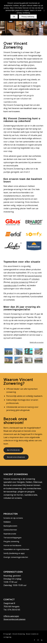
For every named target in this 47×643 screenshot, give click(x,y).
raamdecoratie (10, 102)
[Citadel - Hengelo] (8, 351)
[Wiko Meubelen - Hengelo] (18, 360)
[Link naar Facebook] (34, 640)
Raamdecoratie (9, 533)
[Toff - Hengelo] (39, 351)
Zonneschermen (10, 529)
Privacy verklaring (28, 17)
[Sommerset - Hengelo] (8, 360)
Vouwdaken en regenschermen (16, 549)
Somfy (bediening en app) (14, 553)
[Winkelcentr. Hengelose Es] (39, 360)
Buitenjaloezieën (10, 526)
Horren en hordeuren (12, 545)
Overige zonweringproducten (15, 557)
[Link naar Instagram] (38, 640)
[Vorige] (2, 25)
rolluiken (24, 98)
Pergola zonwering (11, 541)
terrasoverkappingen (13, 95)
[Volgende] (45, 25)
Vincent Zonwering (18, 634)
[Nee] (44, 10)
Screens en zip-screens (13, 518)
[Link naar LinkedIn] (42, 640)
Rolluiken (7, 522)
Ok (14, 17)
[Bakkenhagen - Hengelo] (18, 351)
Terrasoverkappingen (12, 537)
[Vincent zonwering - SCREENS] (29, 351)
